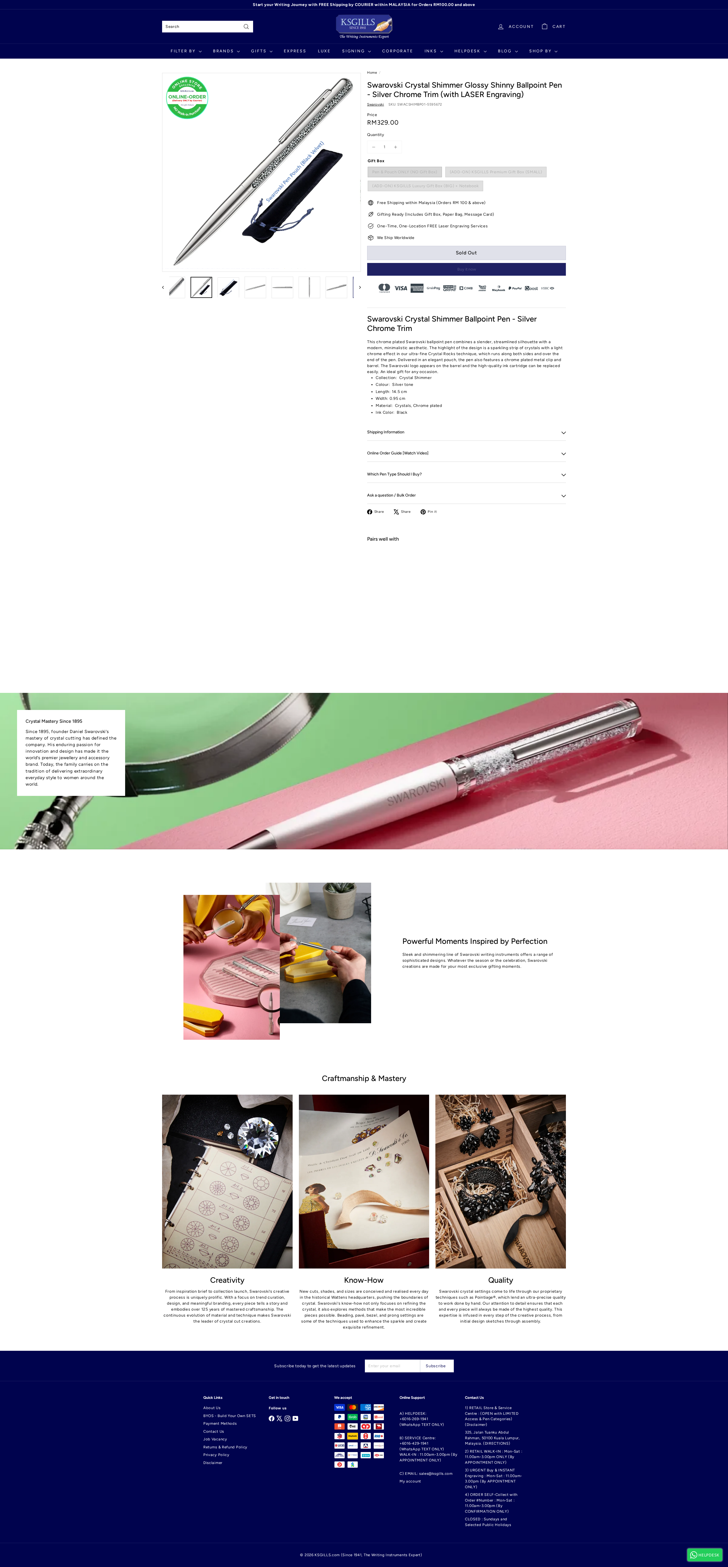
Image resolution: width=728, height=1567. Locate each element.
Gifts (259, 51)
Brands (224, 51)
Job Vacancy (215, 1439)
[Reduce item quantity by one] (373, 147)
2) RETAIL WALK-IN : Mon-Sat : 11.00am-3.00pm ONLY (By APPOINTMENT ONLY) (493, 1457)
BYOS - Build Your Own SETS (229, 1416)
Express (295, 51)
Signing (354, 51)
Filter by (184, 51)
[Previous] (165, 287)
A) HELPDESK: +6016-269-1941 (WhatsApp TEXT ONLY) (422, 1419)
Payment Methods (220, 1423)
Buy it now (466, 269)
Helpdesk (468, 51)
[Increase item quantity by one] (395, 147)
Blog (506, 51)
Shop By (541, 51)
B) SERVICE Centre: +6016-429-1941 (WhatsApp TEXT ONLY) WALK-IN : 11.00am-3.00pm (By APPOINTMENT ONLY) (429, 1449)
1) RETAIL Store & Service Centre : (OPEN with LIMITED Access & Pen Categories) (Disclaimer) (492, 1416)
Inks (432, 51)
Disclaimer (212, 1463)
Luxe (324, 51)
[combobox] (207, 26)
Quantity (375, 134)
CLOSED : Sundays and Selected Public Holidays (488, 1522)
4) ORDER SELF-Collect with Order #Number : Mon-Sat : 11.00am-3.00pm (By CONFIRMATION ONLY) (491, 1503)
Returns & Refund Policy (225, 1447)
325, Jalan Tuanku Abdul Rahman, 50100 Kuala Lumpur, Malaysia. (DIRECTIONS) (492, 1437)
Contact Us (213, 1431)
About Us (212, 1408)
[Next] (357, 287)
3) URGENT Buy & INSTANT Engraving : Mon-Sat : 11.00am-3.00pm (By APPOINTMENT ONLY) (493, 1478)
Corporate (397, 51)
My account (410, 1481)
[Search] (246, 26)
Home (372, 73)
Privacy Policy (216, 1455)
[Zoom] (261, 172)
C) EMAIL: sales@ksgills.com (426, 1473)
